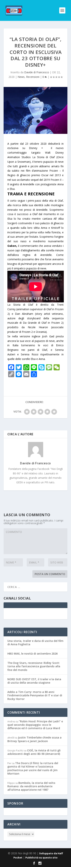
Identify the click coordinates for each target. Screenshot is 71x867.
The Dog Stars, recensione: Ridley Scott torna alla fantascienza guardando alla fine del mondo (33, 666)
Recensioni (32, 77)
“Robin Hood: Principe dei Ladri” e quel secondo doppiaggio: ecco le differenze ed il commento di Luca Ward (35, 724)
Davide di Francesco (36, 72)
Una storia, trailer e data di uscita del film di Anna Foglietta (35, 642)
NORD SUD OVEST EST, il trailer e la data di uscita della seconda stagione (34, 680)
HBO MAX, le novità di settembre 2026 (32, 653)
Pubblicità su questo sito (41, 857)
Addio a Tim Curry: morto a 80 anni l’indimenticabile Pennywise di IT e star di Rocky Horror (34, 695)
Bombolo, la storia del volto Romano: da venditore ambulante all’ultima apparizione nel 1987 (31, 786)
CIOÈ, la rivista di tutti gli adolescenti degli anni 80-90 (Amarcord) (34, 752)
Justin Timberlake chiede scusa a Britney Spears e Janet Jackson (34, 739)
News (21, 77)
